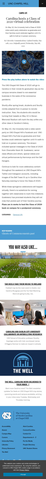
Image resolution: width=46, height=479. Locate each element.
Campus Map (6, 433)
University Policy (8, 441)
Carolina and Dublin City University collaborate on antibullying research (23, 333)
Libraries (5, 444)
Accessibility (6, 426)
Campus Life (17, 214)
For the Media (28, 441)
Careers (5, 437)
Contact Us (27, 433)
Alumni (4, 430)
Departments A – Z (29, 437)
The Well (5, 452)
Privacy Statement (8, 448)
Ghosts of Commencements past (18, 234)
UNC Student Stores (30, 448)
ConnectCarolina (29, 430)
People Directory (29, 444)
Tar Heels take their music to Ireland (23, 284)
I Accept (23, 474)
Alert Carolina (28, 426)
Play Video (24, 61)
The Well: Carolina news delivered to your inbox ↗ (23, 383)
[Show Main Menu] (3, 3)
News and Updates (42, 3)
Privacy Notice (24, 470)
